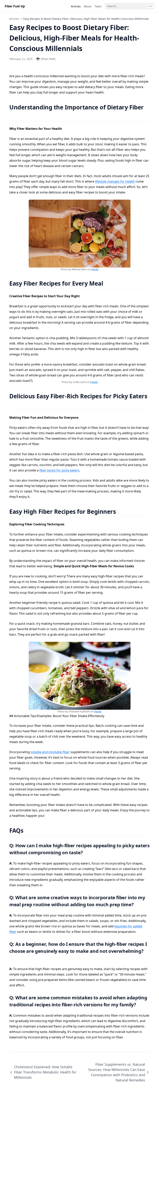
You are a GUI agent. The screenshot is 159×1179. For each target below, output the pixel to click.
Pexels (95, 269)
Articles (14, 19)
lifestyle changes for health (115, 181)
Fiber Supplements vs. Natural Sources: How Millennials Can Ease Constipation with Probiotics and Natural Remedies (116, 1072)
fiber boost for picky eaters (59, 470)
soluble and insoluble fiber (50, 752)
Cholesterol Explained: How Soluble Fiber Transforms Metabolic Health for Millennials (45, 1072)
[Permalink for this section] (12, 116)
